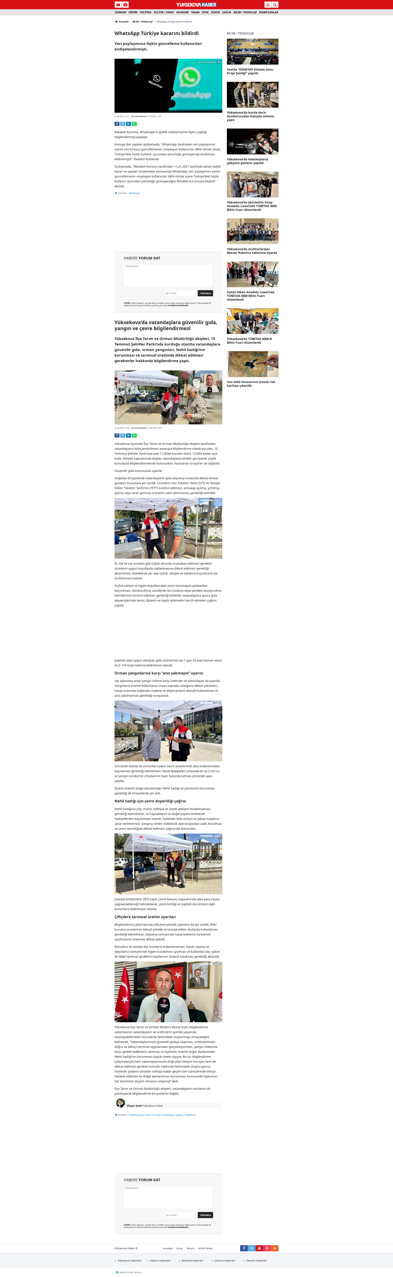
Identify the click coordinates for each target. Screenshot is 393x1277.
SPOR (205, 12)
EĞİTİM (133, 12)
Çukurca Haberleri (224, 1260)
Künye (179, 1248)
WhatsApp (134, 193)
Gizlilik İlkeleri (205, 1248)
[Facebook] (117, 124)
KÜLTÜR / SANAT (164, 12)
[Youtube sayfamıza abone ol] (259, 1248)
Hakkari (179, 1114)
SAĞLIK (226, 12)
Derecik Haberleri (256, 1260)
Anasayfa (123, 21)
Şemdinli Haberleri (192, 1260)
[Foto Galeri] (125, 5)
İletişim (190, 1248)
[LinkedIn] (128, 124)
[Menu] (268, 5)
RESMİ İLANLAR (268, 12)
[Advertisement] (89, 61)
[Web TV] (118, 5)
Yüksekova (190, 1114)
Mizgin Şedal (134, 1105)
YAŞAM (195, 12)
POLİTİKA (145, 12)
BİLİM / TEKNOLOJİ (245, 12)
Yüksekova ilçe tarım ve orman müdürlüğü (151, 1114)
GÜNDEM (120, 12)
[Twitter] (122, 124)
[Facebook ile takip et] (244, 1248)
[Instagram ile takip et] (267, 1248)
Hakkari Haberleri (160, 1260)
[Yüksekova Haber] (196, 5)
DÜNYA (215, 12)
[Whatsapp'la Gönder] (134, 124)
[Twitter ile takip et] (251, 1248)
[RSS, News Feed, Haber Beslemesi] (274, 1248)
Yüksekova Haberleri (130, 1260)
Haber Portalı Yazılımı (131, 1272)
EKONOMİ (182, 12)
